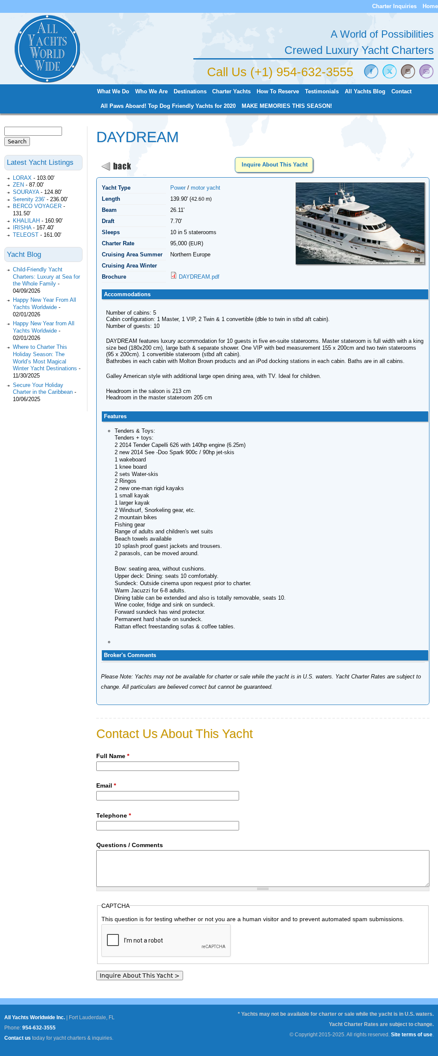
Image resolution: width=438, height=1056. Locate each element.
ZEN (18, 184)
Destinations (190, 92)
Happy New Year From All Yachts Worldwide (44, 303)
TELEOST (25, 235)
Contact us (17, 1038)
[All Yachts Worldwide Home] (47, 81)
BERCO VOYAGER (37, 206)
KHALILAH (26, 220)
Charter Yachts (231, 92)
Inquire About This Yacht (275, 164)
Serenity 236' (29, 199)
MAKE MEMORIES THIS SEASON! (287, 106)
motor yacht (205, 187)
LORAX (22, 178)
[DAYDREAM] (360, 262)
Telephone (113, 815)
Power (178, 187)
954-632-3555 (39, 1028)
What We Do (113, 92)
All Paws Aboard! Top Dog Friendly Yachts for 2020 (168, 106)
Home (430, 6)
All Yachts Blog (365, 92)
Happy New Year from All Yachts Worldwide (43, 327)
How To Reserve (278, 92)
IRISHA (22, 227)
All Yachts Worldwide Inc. (34, 1017)
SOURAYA (26, 192)
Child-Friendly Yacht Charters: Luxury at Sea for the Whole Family (46, 276)
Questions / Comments (129, 845)
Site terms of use (411, 1035)
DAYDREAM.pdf (199, 277)
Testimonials (322, 92)
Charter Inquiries (394, 6)
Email (106, 785)
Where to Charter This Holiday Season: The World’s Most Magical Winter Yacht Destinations (45, 358)
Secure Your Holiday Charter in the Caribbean (43, 389)
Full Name (112, 756)
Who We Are (151, 92)
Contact (401, 92)
